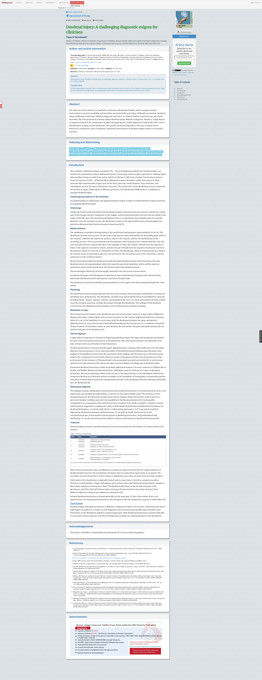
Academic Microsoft (77, 151)
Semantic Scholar (98, 151)
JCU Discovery (92, 155)
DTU (126, 155)
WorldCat (119, 155)
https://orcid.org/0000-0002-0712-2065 (89, 62)
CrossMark (87, 148)
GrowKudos (124, 148)
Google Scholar (144, 148)
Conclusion (180, 93)
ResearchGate (148, 155)
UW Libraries (126, 151)
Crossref (158, 155)
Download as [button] (184, 36)
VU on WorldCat (135, 155)
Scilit (88, 151)
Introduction (181, 91)
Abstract (180, 89)
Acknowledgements (184, 95)
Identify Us (29, 2)
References (181, 97)
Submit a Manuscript (77, 2)
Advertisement (182, 99)
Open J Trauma (254, 2)
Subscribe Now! (184, 63)
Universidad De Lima (106, 155)
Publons (95, 148)
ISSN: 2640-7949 (75, 12)
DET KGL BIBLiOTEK (77, 155)
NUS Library (151, 151)
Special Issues (63, 2)
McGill (160, 151)
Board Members (50, 2)
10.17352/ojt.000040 (81, 65)
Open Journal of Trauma (79, 15)
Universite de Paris (113, 151)
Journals (39, 2)
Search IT (133, 148)
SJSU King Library (139, 151)
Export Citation (75, 148)
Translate (71, 8)
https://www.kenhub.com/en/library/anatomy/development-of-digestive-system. (99, 558)
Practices (19, 2)
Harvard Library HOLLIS (109, 148)
